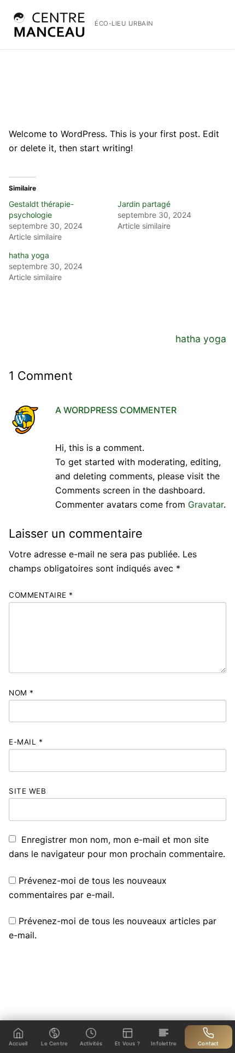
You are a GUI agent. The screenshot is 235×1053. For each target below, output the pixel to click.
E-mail (26, 741)
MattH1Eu (34, 98)
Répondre (208, 427)
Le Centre (54, 1043)
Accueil (27, 59)
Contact (208, 1043)
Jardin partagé (144, 204)
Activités (91, 1043)
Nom (21, 692)
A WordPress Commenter (116, 409)
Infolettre (164, 1043)
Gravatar (206, 504)
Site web (27, 791)
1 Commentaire (44, 111)
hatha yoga (29, 255)
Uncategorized (180, 98)
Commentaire (41, 595)
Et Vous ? (127, 1043)
